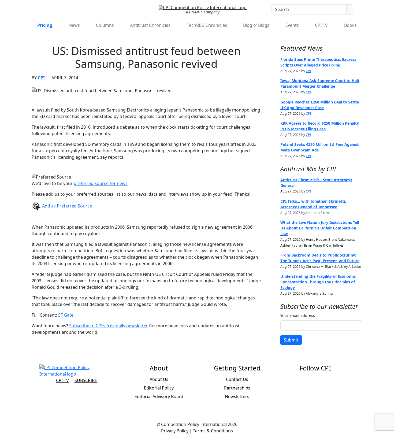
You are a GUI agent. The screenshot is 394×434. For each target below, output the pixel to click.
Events (292, 25)
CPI (41, 78)
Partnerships (237, 388)
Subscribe (86, 380)
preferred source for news (101, 183)
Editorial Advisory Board (159, 396)
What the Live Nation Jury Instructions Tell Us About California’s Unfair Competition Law (319, 228)
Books (350, 25)
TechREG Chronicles (207, 25)
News (74, 25)
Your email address (297, 315)
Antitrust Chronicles (150, 25)
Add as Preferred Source (66, 206)
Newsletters (237, 396)
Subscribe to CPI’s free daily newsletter (108, 326)
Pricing (44, 25)
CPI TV (321, 25)
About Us (159, 379)
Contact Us (237, 379)
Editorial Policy (159, 388)
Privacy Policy (174, 431)
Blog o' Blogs (256, 25)
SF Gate (65, 315)
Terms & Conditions (213, 431)
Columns (105, 25)
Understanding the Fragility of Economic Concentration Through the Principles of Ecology (318, 282)
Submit (291, 340)
